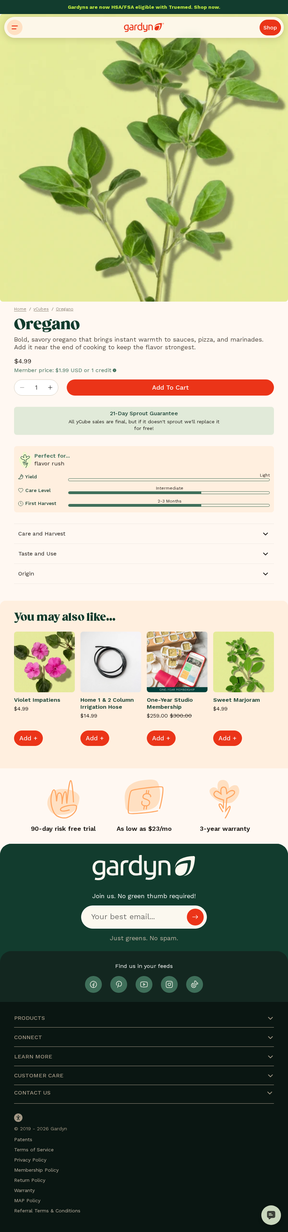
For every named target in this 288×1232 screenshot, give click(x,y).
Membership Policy (36, 1170)
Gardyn (59, 1128)
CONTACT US (32, 1092)
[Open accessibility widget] (18, 1117)
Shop (270, 27)
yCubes (41, 309)
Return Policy (29, 1180)
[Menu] (14, 27)
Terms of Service (34, 1149)
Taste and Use (37, 553)
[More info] (114, 370)
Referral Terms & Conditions (47, 1210)
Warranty (24, 1190)
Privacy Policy (30, 1160)
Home (20, 309)
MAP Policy (27, 1200)
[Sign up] (195, 917)
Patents (23, 1139)
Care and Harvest (41, 533)
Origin (26, 573)
